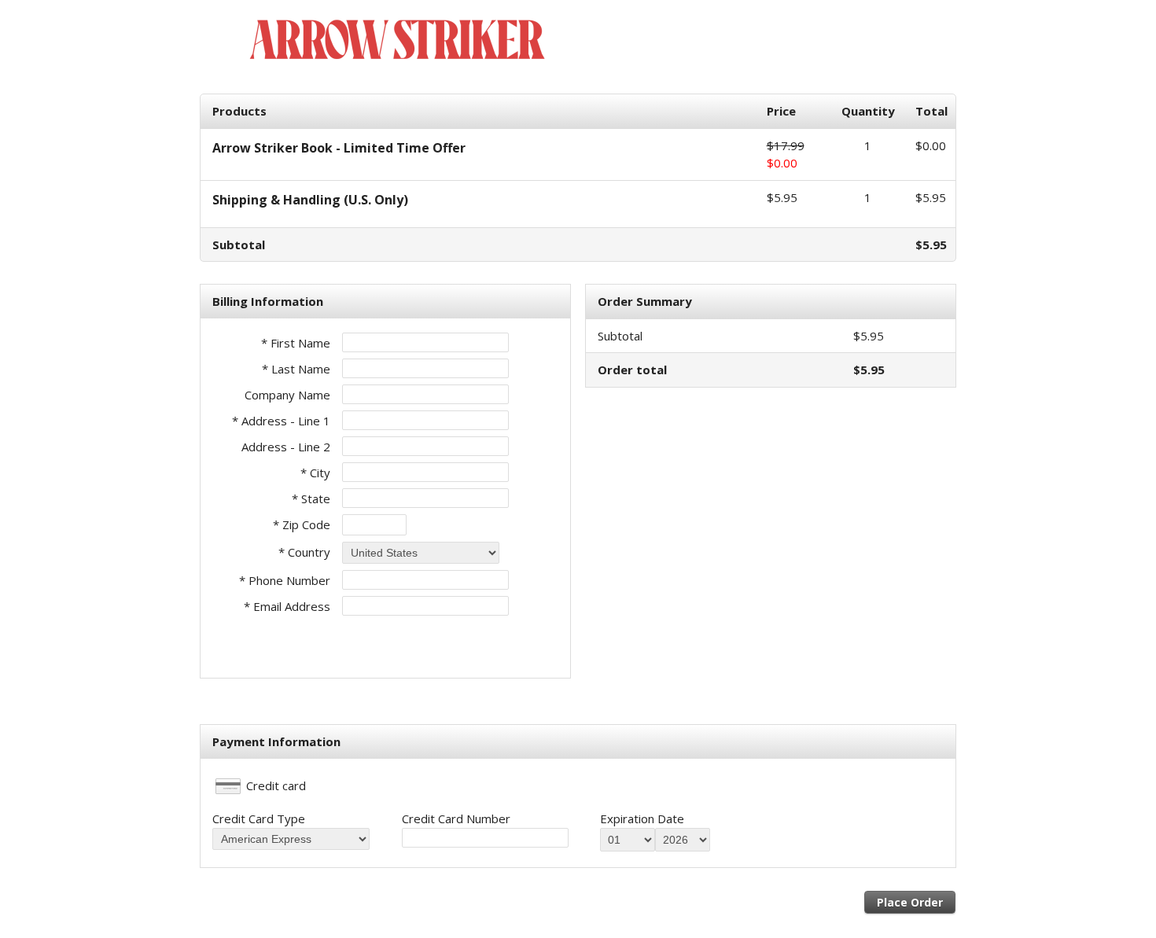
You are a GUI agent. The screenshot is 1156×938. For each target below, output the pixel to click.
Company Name (287, 395)
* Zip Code (301, 524)
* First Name (295, 343)
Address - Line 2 (285, 446)
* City (315, 472)
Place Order (910, 902)
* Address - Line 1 (281, 421)
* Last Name (296, 369)
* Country (304, 552)
